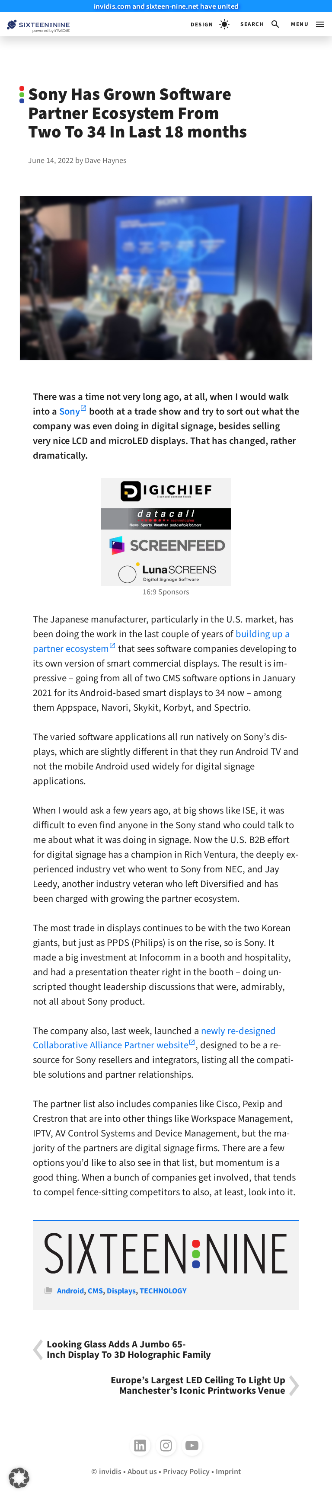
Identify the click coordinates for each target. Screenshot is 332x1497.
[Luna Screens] (166, 573)
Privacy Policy (186, 1471)
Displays (121, 1290)
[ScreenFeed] (166, 545)
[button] (260, 24)
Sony (69, 411)
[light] (210, 24)
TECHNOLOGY (163, 1290)
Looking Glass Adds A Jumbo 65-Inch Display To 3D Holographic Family (129, 1349)
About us (142, 1471)
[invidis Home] (35, 24)
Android (70, 1290)
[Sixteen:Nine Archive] (166, 1271)
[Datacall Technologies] (166, 519)
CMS (95, 1290)
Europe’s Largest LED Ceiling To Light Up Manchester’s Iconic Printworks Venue (198, 1385)
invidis (110, 1471)
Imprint (228, 1471)
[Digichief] (166, 491)
